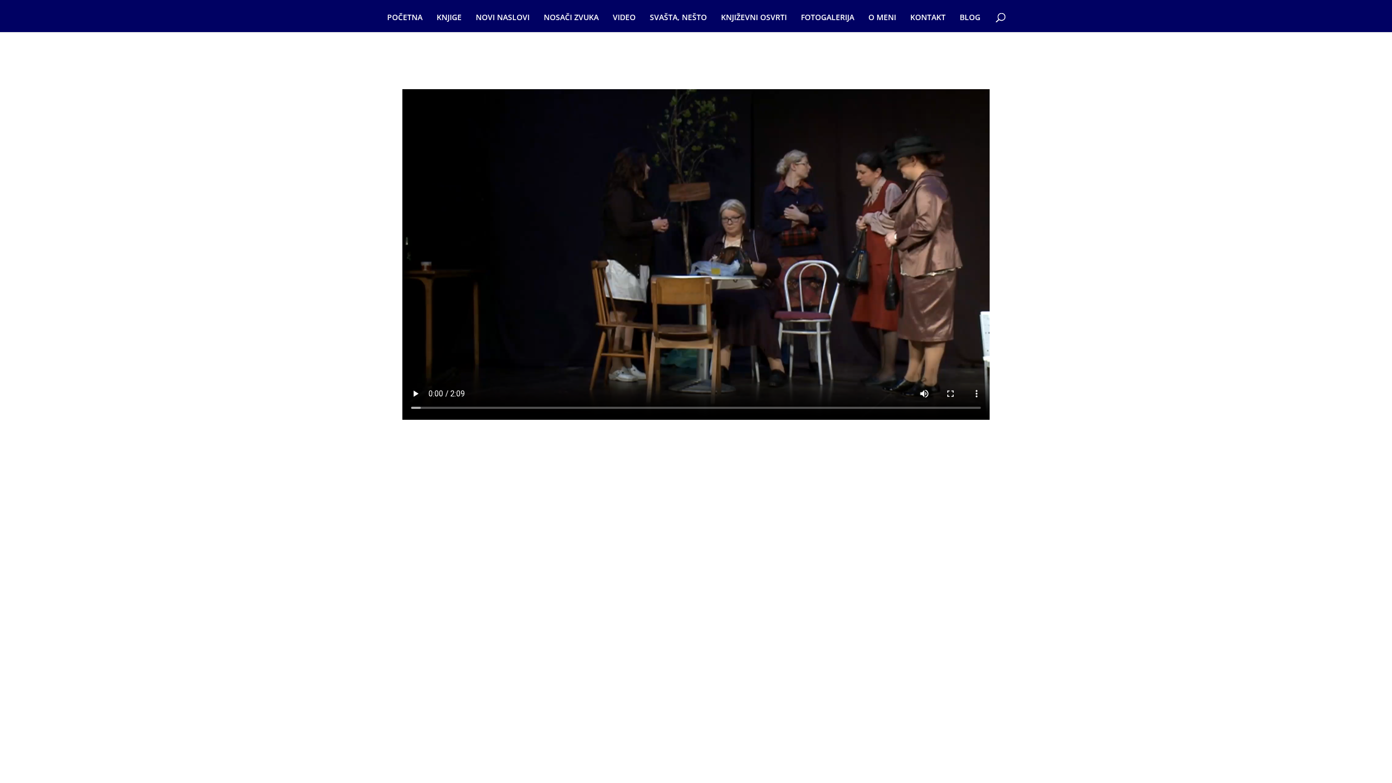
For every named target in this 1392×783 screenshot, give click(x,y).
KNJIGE (449, 18)
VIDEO (624, 18)
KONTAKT (928, 18)
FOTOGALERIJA (827, 18)
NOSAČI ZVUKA (571, 18)
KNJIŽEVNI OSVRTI (754, 18)
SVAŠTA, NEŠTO (678, 18)
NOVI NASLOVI (503, 18)
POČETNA (404, 18)
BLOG (970, 18)
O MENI (882, 18)
